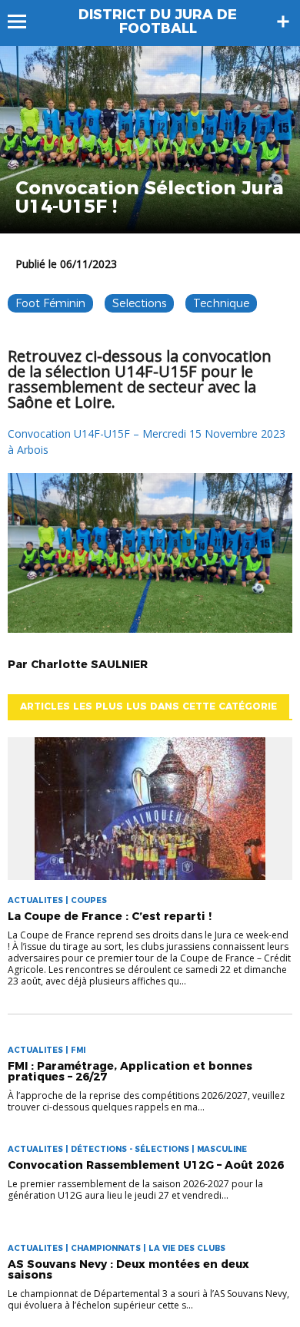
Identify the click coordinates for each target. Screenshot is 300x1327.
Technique (221, 303)
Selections (139, 303)
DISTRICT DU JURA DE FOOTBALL (157, 21)
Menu (24, 21)
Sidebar (283, 21)
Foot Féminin (50, 303)
